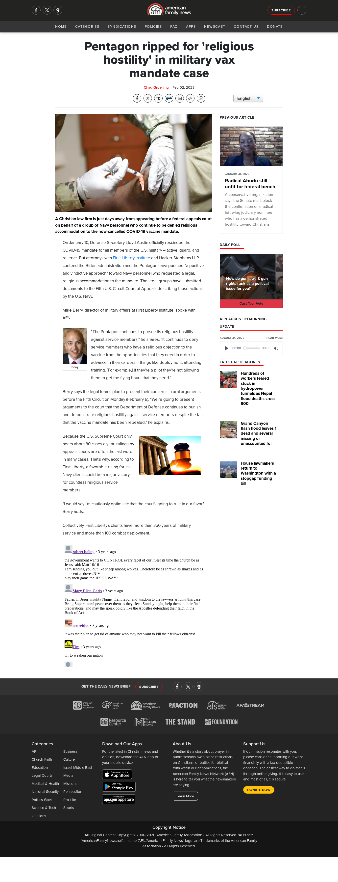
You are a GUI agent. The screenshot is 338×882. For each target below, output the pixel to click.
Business (70, 751)
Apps (191, 27)
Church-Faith (42, 759)
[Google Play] (120, 787)
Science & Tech (44, 807)
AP (34, 751)
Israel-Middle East (77, 767)
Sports (68, 807)
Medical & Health (45, 783)
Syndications (122, 27)
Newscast (214, 27)
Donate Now (258, 790)
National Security (45, 791)
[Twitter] (47, 10)
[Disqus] (134, 605)
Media (68, 775)
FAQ (174, 27)
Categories (87, 27)
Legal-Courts (42, 775)
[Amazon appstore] (118, 800)
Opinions (39, 816)
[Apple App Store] (118, 775)
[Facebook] (36, 10)
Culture (69, 759)
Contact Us (246, 27)
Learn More (185, 796)
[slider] (251, 348)
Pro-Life (69, 800)
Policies (153, 27)
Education (40, 767)
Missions (70, 783)
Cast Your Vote (251, 303)
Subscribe (281, 10)
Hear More (274, 338)
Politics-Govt (42, 800)
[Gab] (57, 10)
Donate (275, 27)
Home (61, 27)
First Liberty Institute (131, 258)
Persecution (72, 791)
